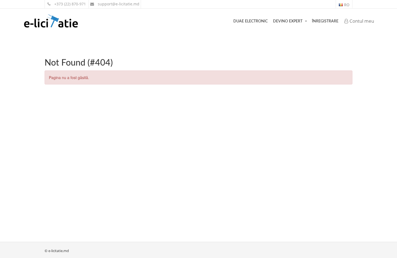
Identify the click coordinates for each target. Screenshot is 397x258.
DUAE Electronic (250, 21)
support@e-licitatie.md (118, 3)
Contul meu (361, 21)
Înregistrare (325, 21)
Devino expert (287, 21)
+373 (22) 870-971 (69, 3)
